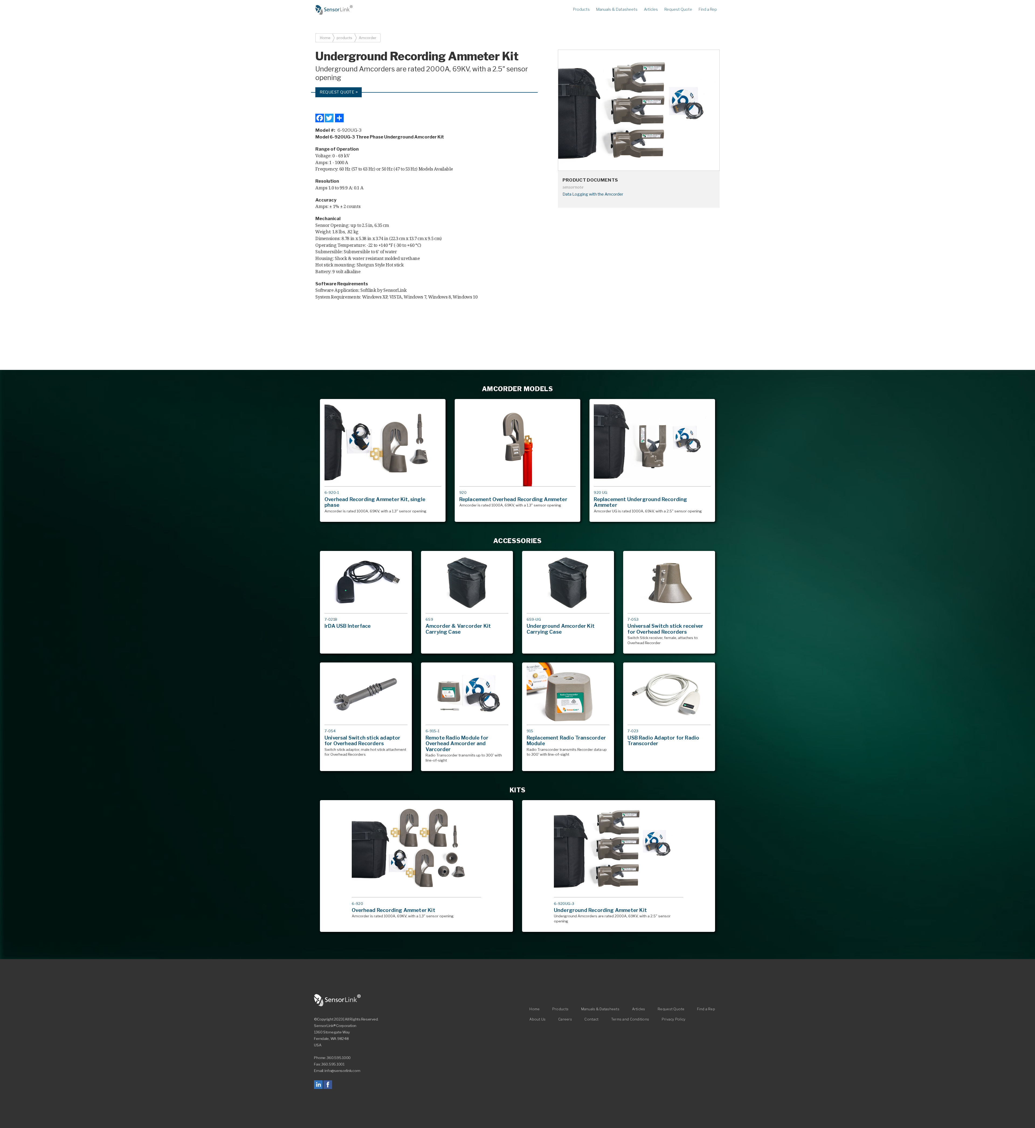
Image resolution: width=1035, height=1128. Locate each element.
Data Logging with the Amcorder (593, 194)
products (344, 38)
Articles (651, 9)
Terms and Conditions (630, 1019)
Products (581, 9)
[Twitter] (329, 118)
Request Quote (678, 9)
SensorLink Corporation (337, 1000)
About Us (537, 1019)
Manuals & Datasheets (616, 9)
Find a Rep (708, 9)
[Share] (339, 118)
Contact (591, 1019)
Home (334, 10)
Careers (565, 1019)
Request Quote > (339, 92)
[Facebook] (319, 118)
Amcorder (367, 38)
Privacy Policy (674, 1019)
